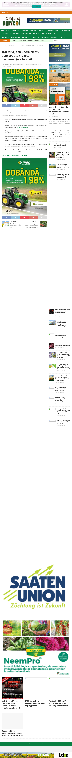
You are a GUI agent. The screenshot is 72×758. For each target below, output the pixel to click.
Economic (25, 30)
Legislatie (36, 37)
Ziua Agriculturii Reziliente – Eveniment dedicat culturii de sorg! (63, 411)
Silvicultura (26, 37)
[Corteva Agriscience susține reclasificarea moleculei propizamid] (52, 166)
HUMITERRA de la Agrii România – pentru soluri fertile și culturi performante (63, 155)
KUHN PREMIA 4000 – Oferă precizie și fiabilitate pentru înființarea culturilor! (62, 312)
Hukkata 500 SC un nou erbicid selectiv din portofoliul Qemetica (61, 335)
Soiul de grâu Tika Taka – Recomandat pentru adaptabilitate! (63, 176)
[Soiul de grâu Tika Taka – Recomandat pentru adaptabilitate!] (52, 239)
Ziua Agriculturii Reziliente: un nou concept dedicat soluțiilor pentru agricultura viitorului (63, 324)
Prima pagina (5, 30)
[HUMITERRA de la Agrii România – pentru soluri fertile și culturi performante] (52, 154)
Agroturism (44, 37)
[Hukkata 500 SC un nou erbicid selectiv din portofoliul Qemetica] (51, 336)
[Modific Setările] (70, 5)
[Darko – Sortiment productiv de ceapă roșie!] (51, 346)
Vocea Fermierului (52, 30)
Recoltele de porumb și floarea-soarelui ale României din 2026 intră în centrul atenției (62, 378)
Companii (33, 30)
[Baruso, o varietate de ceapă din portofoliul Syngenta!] (52, 485)
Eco (55, 34)
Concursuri (54, 37)
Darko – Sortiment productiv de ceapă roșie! (62, 344)
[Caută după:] (61, 40)
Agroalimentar (26, 34)
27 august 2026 (61, 329)
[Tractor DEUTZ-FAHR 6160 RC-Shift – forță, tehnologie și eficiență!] (59, 688)
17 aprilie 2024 (8, 64)
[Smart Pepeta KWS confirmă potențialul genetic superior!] (51, 389)
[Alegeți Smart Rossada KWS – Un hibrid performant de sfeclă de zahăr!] (59, 94)
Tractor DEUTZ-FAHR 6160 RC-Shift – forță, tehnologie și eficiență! (58, 703)
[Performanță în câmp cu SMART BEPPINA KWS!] (51, 146)
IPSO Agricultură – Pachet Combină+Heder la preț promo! (35, 703)
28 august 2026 (61, 159)
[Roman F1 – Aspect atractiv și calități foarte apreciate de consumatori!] (51, 399)
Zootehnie (4, 34)
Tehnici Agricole (47, 34)
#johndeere (15, 155)
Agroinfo (34, 64)
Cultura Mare (14, 34)
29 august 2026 (54, 116)
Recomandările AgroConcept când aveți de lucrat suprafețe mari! (12, 733)
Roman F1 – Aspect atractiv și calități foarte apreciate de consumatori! (62, 400)
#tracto (21, 155)
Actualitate (15, 30)
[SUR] (36, 614)
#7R (26, 155)
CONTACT (63, 37)
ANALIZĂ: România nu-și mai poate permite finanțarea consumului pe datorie (63, 355)
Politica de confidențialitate (54, 4)
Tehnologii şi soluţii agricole (10, 37)
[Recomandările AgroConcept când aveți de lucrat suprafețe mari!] (12, 721)
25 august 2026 (61, 415)
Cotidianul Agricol (18, 64)
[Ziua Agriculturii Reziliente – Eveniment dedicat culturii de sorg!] (52, 410)
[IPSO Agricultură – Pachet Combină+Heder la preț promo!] (36, 688)
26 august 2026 (61, 371)
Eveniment (41, 30)
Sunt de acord (36, 6)
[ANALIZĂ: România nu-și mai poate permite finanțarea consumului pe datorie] (52, 355)
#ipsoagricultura (7, 155)
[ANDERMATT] (36, 675)
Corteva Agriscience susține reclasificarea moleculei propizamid (63, 166)
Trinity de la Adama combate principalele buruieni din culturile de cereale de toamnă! (63, 367)
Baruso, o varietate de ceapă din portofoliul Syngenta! (63, 422)
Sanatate (36, 34)
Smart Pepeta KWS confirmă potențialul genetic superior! (61, 389)
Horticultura (65, 30)
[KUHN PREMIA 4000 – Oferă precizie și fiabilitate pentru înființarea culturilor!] (51, 311)
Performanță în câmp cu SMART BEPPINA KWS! (61, 144)
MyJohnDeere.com (22, 127)
